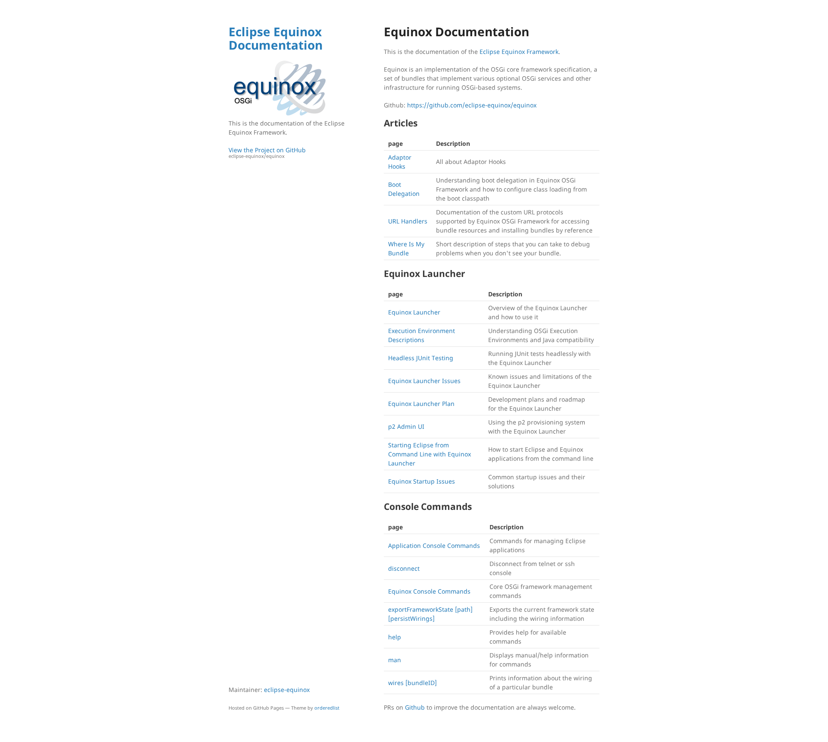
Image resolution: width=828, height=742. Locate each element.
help (394, 637)
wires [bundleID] (412, 683)
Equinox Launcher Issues (424, 381)
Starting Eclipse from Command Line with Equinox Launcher (429, 454)
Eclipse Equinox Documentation (276, 38)
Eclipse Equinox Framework (519, 51)
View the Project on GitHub (267, 153)
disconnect (404, 568)
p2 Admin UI (406, 426)
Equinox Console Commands (429, 591)
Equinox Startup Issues (421, 481)
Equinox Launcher (414, 312)
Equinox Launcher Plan (421, 403)
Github (415, 707)
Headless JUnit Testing (420, 358)
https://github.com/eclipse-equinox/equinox (471, 105)
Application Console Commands (434, 545)
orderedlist (326, 707)
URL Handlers (407, 221)
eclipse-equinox (287, 689)
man (394, 660)
